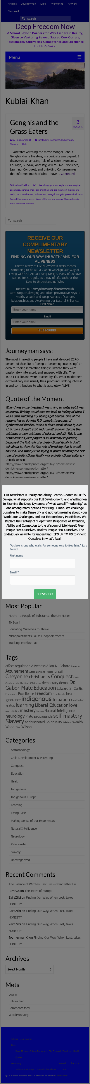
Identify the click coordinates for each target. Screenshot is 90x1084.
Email (14, 572)
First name (16, 555)
